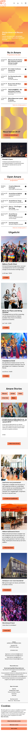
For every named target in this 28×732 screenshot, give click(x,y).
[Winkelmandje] (18, 3)
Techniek (14, 695)
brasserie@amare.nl (18, 659)
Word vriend (17, 700)
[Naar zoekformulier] (22, 3)
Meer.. (14, 398)
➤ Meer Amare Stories (14, 443)
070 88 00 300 (14, 650)
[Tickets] (25, 60)
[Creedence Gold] (14, 346)
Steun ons (10, 700)
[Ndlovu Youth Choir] (14, 249)
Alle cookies (14, 728)
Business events (14, 699)
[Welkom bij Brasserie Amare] (14, 517)
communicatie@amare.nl (17, 654)
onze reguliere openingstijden (16, 679)
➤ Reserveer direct (8, 547)
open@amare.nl (17, 657)
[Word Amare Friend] (14, 608)
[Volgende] (26, 155)
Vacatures (14, 693)
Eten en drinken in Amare (14, 692)
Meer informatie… (5, 716)
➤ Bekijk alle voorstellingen (11, 135)
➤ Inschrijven (7, 590)
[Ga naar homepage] (2, 2)
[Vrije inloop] (25, 69)
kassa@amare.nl (23, 676)
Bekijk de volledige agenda (19, 105)
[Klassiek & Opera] (14, 150)
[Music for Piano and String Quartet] (14, 296)
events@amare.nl (18, 655)
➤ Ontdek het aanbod (8, 42)
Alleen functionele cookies (14, 721)
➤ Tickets (6, 277)
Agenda (14, 688)
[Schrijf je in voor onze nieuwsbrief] (14, 566)
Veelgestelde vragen (14, 690)
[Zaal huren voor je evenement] (14, 468)
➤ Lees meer (7, 630)
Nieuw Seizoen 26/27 (11, 132)
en (14, 3)
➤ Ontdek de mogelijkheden (11, 498)
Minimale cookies (14, 724)
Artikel (4, 434)
